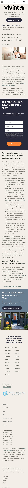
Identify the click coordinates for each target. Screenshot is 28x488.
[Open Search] (24, 2)
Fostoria (17, 356)
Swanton (7, 356)
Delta (16, 347)
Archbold (7, 374)
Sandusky (7, 371)
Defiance (17, 362)
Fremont (7, 362)
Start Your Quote (14, 144)
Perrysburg (17, 368)
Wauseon (17, 350)
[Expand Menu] (16, 10)
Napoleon (17, 353)
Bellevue (7, 353)
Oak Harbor (8, 350)
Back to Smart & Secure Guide (12, 286)
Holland (17, 371)
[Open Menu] (2, 2)
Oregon (7, 368)
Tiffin (6, 365)
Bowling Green (9, 347)
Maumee (17, 359)
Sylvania (17, 365)
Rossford (7, 359)
